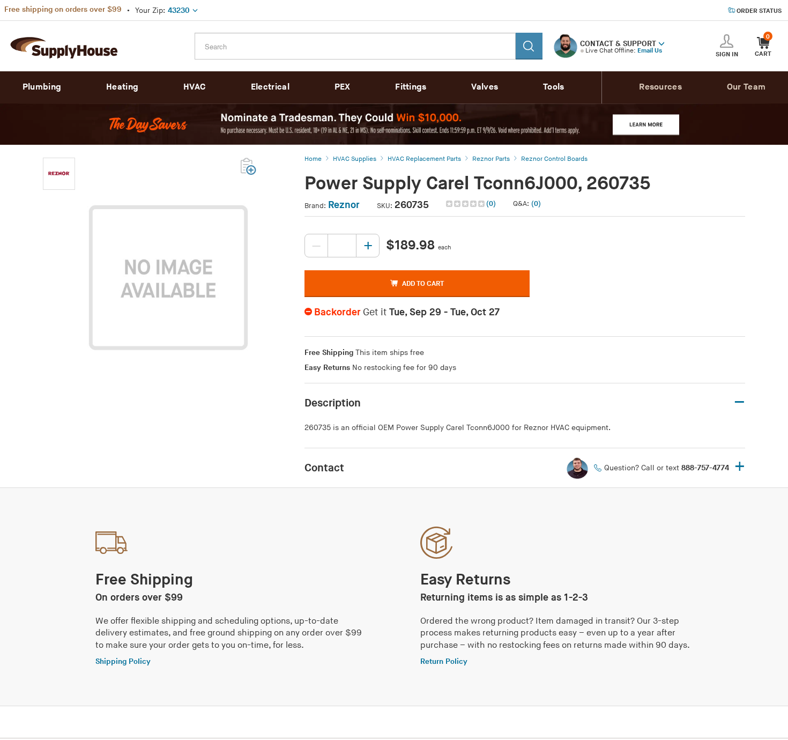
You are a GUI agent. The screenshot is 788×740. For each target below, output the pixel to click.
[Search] (529, 46)
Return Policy (443, 661)
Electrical (270, 87)
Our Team (746, 87)
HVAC (194, 87)
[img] (466, 204)
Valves (484, 87)
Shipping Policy (123, 661)
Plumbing (42, 87)
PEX (342, 87)
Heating (122, 87)
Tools (553, 87)
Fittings (410, 87)
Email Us (649, 51)
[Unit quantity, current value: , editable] (342, 245)
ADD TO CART (423, 283)
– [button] (739, 402)
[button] (661, 43)
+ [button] (739, 467)
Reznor (344, 205)
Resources (660, 87)
